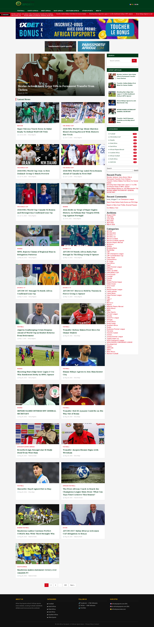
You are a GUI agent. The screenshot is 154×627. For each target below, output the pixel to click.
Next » (72, 585)
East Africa (58, 11)
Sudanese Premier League (116, 329)
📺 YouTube (82, 608)
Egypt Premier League (114, 267)
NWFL (109, 310)
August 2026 (111, 215)
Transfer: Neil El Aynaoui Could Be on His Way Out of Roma (126, 120)
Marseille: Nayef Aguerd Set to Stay (34, 489)
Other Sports (87, 11)
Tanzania (110, 331)
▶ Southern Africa (52, 614)
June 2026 (110, 219)
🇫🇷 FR (131, 4)
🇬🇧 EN (136, 4)
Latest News (111, 293)
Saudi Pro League (113, 318)
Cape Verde (111, 257)
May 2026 (110, 221)
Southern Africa (72, 11)
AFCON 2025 (111, 233)
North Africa (33, 11)
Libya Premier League (114, 295)
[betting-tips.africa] (60, 46)
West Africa (46, 11)
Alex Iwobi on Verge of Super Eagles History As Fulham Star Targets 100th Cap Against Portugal (81, 213)
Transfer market (24, 82)
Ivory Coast (111, 286)
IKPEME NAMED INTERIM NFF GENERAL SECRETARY (39, 15)
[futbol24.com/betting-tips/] (93, 46)
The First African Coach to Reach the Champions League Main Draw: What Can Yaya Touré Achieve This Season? (83, 492)
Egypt (109, 265)
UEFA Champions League (115, 340)
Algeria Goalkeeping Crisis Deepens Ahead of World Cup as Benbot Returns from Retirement (35, 333)
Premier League (112, 314)
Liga (108, 297)
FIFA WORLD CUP (68, 125)
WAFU (109, 350)
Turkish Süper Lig (113, 338)
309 (65, 585)
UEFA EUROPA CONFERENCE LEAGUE (119, 342)
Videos (109, 346)
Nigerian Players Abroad (115, 306)
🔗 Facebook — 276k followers (88, 603)
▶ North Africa (51, 606)
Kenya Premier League (114, 289)
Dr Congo (110, 261)
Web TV (98, 11)
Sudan (109, 327)
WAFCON (20, 125)
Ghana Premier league (114, 282)
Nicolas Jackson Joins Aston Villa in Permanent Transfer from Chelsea (32, 14)
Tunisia (109, 335)
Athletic (109, 246)
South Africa (22, 566)
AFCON (65, 527)
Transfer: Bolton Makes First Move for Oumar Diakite (71, 14)
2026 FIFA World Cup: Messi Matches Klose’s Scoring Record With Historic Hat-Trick (81, 132)
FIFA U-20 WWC (112, 271)
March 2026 (111, 224)
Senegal (109, 320)
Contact (96, 624)
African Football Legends (115, 241)
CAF (108, 252)
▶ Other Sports (51, 617)
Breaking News (112, 248)
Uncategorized (112, 344)
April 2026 (110, 223)
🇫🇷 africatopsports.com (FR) (118, 604)
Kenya (109, 288)
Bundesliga (110, 250)
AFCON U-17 (67, 248)
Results (109, 316)
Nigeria (65, 206)
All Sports (110, 244)
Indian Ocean (111, 284)
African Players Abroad (26, 446)
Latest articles (112, 291)
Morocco (110, 303)
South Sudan (111, 323)
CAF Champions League (115, 254)
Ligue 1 (109, 299)
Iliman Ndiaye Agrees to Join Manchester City (122, 188)
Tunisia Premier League (115, 337)
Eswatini (110, 269)
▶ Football (50, 604)
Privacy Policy (89, 624)
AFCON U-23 (111, 237)
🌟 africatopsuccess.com (118, 609)
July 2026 (110, 217)
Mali (108, 301)
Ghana (109, 280)
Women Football (23, 527)
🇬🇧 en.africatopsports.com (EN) (119, 606)
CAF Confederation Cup (115, 256)
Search (109, 168)
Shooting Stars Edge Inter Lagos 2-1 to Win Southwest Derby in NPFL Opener (111, 14)
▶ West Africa (51, 609)
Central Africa (111, 259)
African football (69, 486)
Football (21, 11)
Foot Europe (111, 274)
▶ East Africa (51, 612)
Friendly (109, 278)
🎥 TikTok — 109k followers (87, 605)
